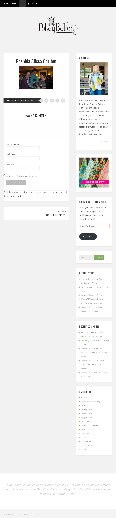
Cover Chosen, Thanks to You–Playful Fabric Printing (93, 364)
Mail (12, 154)
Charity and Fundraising (90, 402)
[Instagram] (40, 3)
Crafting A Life (86, 410)
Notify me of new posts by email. (22, 176)
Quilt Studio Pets (87, 446)
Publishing (85, 434)
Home (6, 3)
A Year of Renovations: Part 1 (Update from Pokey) (94, 352)
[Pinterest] (32, 3)
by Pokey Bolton (27, 100)
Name (13, 144)
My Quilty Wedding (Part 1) (91, 295)
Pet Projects (85, 422)
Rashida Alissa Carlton (36, 61)
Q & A (83, 438)
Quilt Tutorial (86, 450)
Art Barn (84, 398)
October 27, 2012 (13, 100)
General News (86, 414)
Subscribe (88, 236)
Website (10, 164)
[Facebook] (28, 3)
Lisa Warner (85, 348)
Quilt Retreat (86, 442)
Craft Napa (85, 406)
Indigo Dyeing (86, 418)
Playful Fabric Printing (89, 426)
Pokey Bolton (86, 430)
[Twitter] (36, 3)
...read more (103, 141)
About (14, 3)
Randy (83, 332)
